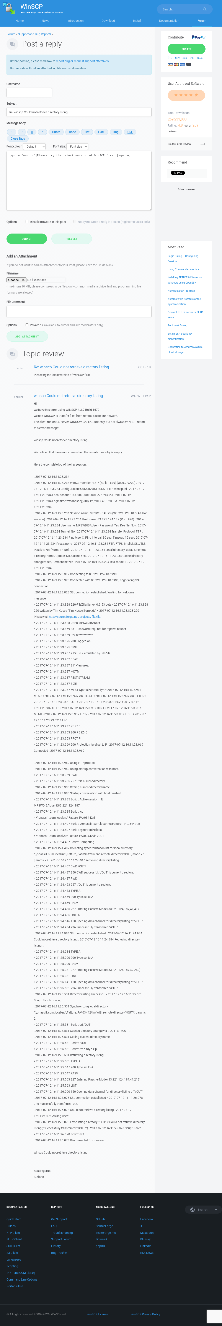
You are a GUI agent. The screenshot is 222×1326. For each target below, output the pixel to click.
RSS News (146, 1253)
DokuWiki (102, 1239)
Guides (11, 1226)
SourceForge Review (179, 143)
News (45, 21)
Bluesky (145, 1239)
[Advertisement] (186, 213)
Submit (27, 238)
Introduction (75, 21)
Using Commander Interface (183, 269)
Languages (14, 1259)
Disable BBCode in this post (48, 222)
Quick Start (14, 1219)
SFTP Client (14, 1239)
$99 (192, 58)
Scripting (12, 1266)
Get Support (59, 1219)
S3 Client (12, 1253)
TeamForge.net (106, 1233)
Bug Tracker (59, 1253)
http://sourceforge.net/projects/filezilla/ (75, 617)
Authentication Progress (181, 290)
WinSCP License (97, 1314)
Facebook (146, 1219)
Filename (12, 273)
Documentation (169, 21)
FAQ (54, 1226)
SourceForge (104, 1226)
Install (137, 21)
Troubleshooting (62, 1233)
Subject (11, 103)
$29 (177, 58)
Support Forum (61, 1239)
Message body (16, 123)
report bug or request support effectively (82, 61)
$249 (200, 58)
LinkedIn (146, 1246)
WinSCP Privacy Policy (145, 1314)
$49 (185, 58)
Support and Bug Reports (34, 34)
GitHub (100, 1219)
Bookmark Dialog (177, 325)
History (55, 1246)
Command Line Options (22, 1279)
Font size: (59, 146)
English (202, 1209)
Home (20, 21)
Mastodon (147, 1233)
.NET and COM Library (21, 1273)
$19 (170, 58)
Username (13, 84)
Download (108, 21)
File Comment (16, 302)
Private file (66, 325)
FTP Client (13, 1233)
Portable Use (15, 1286)
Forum (202, 21)
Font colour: (14, 146)
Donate (187, 49)
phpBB (100, 1246)
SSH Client (13, 1246)
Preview (71, 238)
